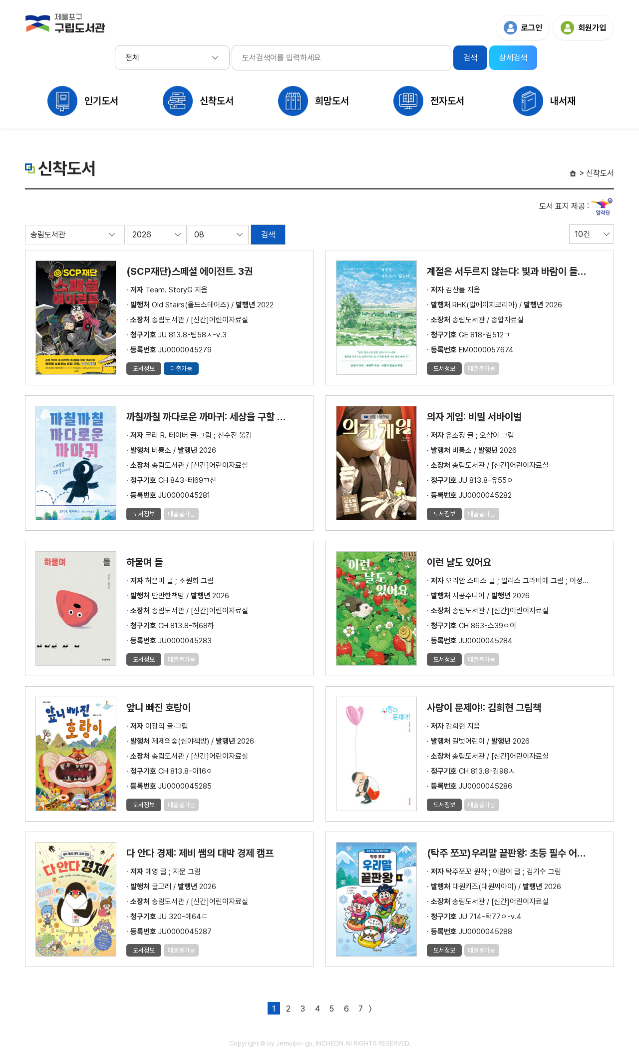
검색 (268, 234)
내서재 (563, 101)
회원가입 (592, 27)
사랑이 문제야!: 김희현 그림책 (484, 708)
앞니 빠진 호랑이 (158, 708)
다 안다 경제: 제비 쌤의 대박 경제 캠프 (200, 853)
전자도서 (447, 101)
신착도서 (217, 101)
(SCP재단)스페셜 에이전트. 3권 (189, 271)
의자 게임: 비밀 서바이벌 (474, 417)
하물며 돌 (144, 562)
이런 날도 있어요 (459, 562)
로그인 (531, 27)
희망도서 (332, 101)
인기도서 (101, 101)
